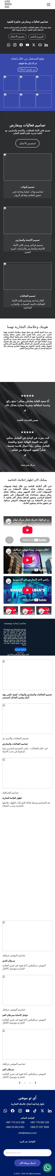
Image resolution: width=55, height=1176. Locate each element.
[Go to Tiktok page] (35, 1111)
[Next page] (35, 1083)
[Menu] (48, 4)
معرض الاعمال (17, 36)
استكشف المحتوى (20, 649)
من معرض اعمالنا (28, 69)
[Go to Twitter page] (35, 44)
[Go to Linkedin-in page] (46, 44)
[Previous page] (19, 1083)
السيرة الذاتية (37, 36)
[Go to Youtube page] (29, 44)
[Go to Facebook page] (23, 44)
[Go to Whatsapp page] (10, 44)
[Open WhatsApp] (47, 1167)
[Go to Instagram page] (16, 44)
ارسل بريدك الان (27, 1163)
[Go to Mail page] (41, 44)
